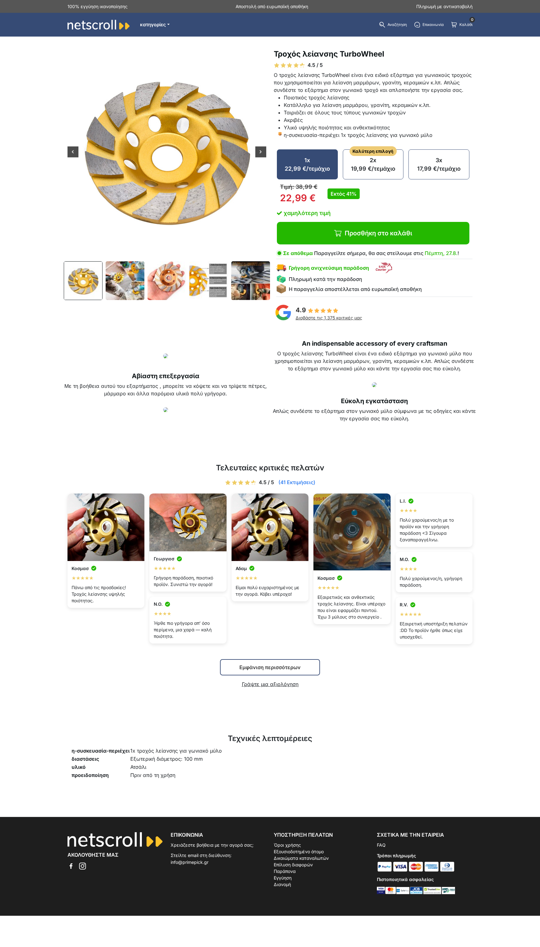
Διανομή (282, 884)
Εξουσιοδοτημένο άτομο (299, 851)
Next (260, 152)
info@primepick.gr (189, 862)
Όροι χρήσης (287, 845)
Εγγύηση (283, 877)
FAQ (381, 845)
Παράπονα (285, 871)
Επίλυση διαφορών (293, 864)
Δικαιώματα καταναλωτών (301, 858)
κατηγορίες (153, 25)
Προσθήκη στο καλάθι (378, 233)
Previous (73, 152)
